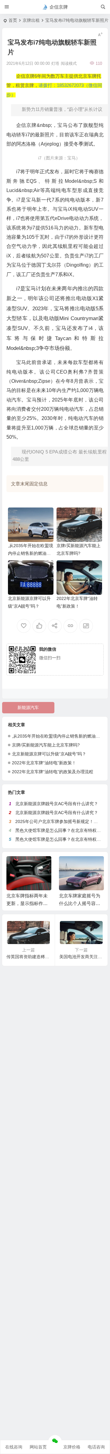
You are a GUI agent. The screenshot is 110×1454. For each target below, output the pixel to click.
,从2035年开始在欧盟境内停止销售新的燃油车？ (30, 553)
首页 (13, 20)
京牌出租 (31, 20)
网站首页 (38, 1446)
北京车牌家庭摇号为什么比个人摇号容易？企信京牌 (79, 903)
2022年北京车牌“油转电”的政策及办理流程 (52, 771)
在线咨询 (13, 1446)
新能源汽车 (28, 707)
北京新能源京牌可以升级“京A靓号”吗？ (49, 753)
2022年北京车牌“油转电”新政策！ (44, 762)
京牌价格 (71, 1446)
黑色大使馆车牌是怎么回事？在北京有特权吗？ (60, 830)
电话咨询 (96, 1446)
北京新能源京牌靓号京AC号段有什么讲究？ (56, 803)
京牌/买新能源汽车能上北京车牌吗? (46, 745)
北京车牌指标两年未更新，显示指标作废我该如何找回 (27, 903)
